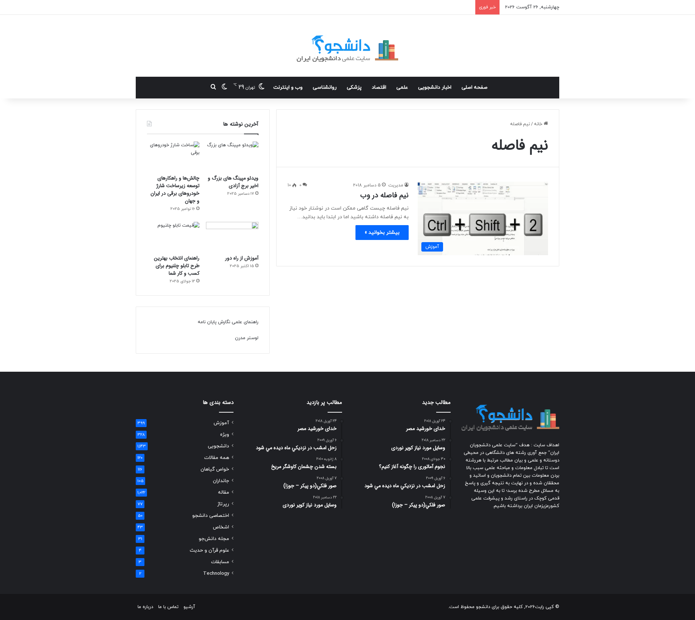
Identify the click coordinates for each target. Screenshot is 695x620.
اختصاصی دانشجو (210, 515)
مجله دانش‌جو (214, 538)
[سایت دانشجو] (347, 45)
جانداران (221, 480)
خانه (539, 124)
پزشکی (354, 87)
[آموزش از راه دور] (232, 237)
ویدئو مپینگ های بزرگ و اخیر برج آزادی (233, 182)
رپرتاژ (223, 504)
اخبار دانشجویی (434, 87)
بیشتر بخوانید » (382, 232)
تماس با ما (168, 607)
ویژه (224, 434)
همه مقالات (216, 457)
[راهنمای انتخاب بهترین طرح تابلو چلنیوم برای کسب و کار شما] (173, 237)
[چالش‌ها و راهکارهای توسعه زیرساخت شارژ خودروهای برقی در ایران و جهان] (173, 156)
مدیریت (395, 185)
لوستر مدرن (246, 338)
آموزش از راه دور (241, 258)
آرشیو (189, 607)
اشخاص (221, 527)
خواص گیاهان (215, 469)
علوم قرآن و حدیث (209, 550)
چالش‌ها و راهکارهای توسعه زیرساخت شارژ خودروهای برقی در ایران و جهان (175, 189)
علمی (402, 87)
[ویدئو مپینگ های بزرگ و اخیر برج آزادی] (232, 156)
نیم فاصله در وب (384, 195)
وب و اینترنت (288, 87)
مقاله (223, 492)
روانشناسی (325, 87)
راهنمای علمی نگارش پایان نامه (228, 322)
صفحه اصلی (475, 87)
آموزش (221, 422)
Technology (216, 573)
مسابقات (220, 561)
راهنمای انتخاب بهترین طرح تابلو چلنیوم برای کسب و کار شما (176, 265)
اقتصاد (379, 87)
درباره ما (145, 607)
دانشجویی (218, 446)
